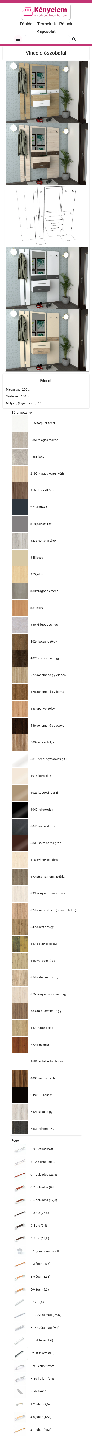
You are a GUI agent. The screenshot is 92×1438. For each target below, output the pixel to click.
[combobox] (47, 39)
